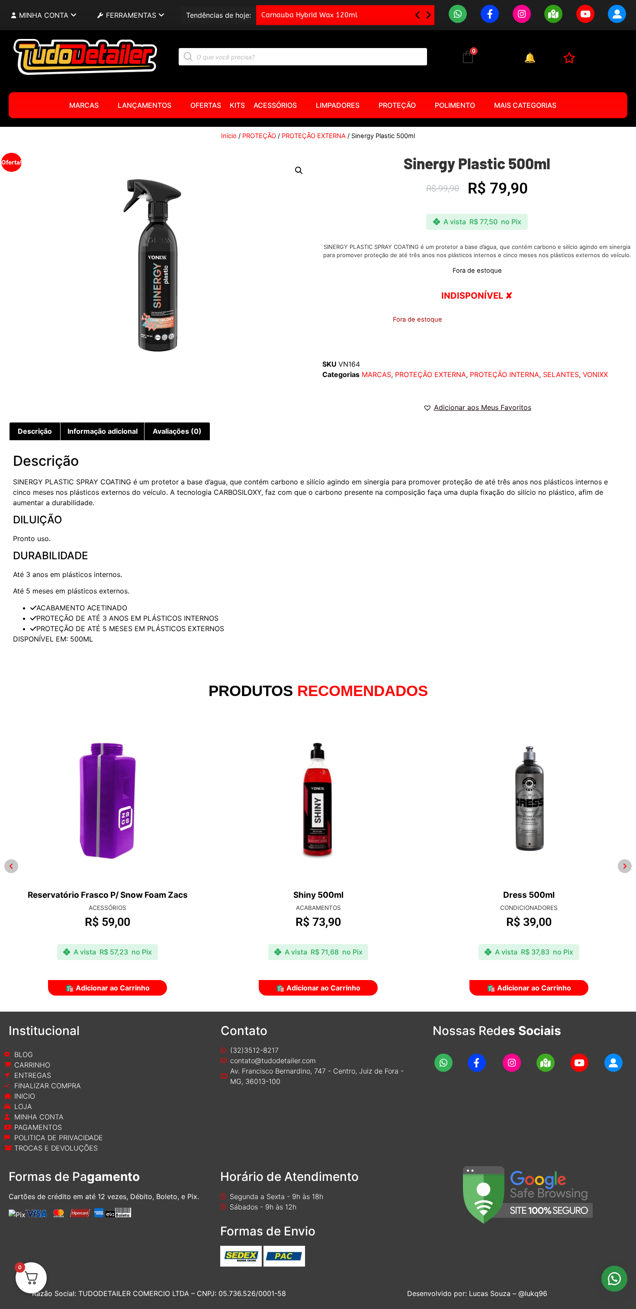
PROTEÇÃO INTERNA (504, 374)
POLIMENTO (455, 105)
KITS (237, 105)
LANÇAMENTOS (144, 105)
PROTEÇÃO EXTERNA (314, 136)
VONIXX (595, 374)
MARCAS (84, 105)
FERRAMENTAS (131, 15)
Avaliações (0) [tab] (177, 431)
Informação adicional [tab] (102, 431)
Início (229, 136)
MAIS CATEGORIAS (525, 105)
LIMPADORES (338, 105)
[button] (428, 15)
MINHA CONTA (43, 15)
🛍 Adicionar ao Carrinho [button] (111, 987)
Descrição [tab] (35, 431)
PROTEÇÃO (397, 105)
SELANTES (561, 374)
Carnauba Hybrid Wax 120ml (309, 15)
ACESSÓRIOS (275, 105)
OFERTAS (205, 105)
